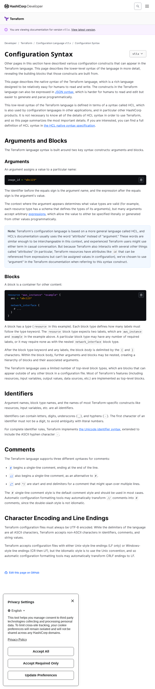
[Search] (137, 6)
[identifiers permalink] (37, 394)
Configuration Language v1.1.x (53, 43)
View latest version (83, 29)
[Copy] (141, 180)
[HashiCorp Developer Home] (24, 6)
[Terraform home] (14, 19)
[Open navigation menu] (147, 6)
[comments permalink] (38, 450)
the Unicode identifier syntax (99, 429)
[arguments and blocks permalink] (71, 141)
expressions (37, 214)
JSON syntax (64, 92)
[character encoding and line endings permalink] (112, 518)
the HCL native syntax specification (69, 125)
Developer (11, 43)
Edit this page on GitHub (24, 572)
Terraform (26, 43)
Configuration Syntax (87, 43)
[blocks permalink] (23, 277)
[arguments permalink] (33, 162)
